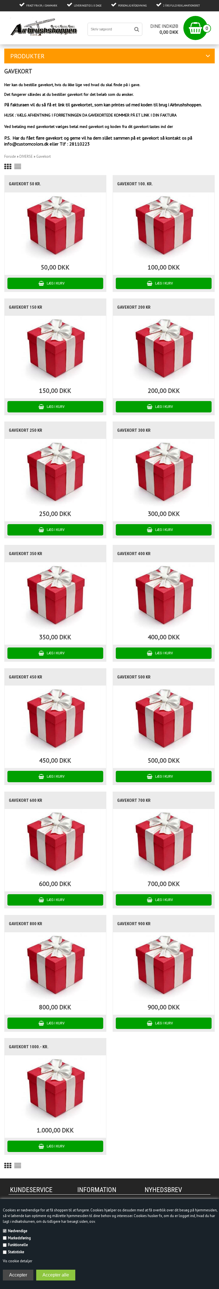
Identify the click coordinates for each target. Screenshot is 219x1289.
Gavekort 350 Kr (25, 553)
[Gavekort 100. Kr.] (163, 226)
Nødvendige (17, 1230)
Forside (10, 156)
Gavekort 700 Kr (134, 800)
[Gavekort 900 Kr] (163, 966)
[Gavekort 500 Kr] (163, 720)
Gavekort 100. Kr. (135, 183)
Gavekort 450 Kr (25, 677)
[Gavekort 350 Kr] (55, 596)
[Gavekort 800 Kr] (55, 966)
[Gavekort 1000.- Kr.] (55, 1089)
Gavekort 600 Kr (25, 800)
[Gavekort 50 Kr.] (55, 226)
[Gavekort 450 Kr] (55, 720)
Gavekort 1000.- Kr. (28, 1046)
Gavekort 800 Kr (25, 923)
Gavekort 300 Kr (134, 430)
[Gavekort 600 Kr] (55, 843)
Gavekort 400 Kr (134, 553)
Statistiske (16, 1251)
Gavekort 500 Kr (134, 677)
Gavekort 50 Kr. (25, 183)
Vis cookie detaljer (17, 1261)
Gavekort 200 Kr (134, 307)
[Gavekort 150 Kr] (55, 350)
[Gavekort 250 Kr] (55, 473)
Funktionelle (18, 1244)
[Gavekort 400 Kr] (163, 596)
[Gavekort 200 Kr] (163, 350)
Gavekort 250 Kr (25, 430)
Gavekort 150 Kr (25, 307)
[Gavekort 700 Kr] (163, 843)
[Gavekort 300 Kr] (163, 473)
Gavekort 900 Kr (134, 923)
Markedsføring (19, 1238)
